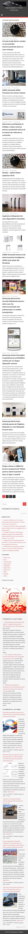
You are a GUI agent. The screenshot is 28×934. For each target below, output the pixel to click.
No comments (13, 39)
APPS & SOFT (6, 558)
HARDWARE (6, 566)
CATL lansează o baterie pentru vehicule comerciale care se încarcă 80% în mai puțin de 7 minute (13, 656)
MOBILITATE (6, 568)
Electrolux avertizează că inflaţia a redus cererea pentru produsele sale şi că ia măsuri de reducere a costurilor (13, 129)
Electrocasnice (7, 564)
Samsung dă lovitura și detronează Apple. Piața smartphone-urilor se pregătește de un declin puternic (14, 528)
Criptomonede (7, 562)
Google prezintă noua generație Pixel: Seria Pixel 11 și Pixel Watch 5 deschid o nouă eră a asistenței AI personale (14, 542)
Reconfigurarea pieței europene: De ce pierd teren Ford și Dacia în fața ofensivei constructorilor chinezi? (14, 714)
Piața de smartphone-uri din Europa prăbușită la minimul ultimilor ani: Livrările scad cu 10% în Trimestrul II (13, 522)
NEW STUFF (6, 570)
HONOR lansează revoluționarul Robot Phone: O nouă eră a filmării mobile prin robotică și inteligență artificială (13, 548)
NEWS (5, 572)
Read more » (19, 747)
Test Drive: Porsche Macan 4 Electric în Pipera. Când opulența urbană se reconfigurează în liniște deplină (13, 889)
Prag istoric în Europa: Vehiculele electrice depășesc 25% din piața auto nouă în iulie (13, 801)
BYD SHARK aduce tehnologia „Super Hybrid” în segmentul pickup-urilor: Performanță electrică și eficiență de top (13, 624)
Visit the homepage (23, 513)
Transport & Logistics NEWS (13, 619)
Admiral (21, 932)
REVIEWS (5, 574)
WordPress (14, 932)
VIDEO (5, 576)
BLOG (5, 560)
